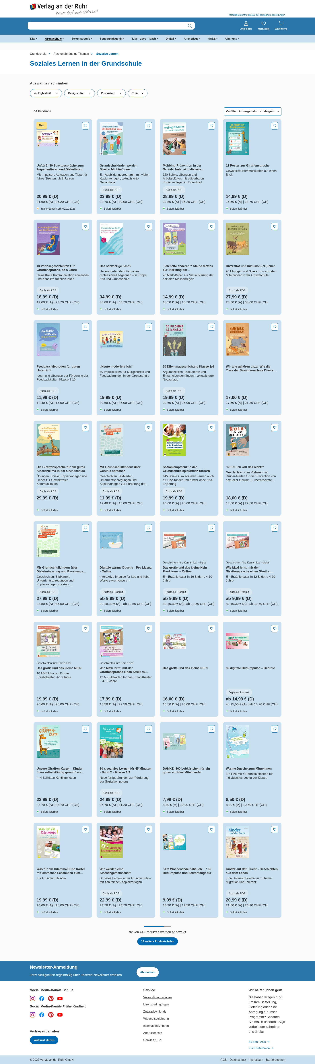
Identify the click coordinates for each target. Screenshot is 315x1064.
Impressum (256, 1059)
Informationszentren (156, 1025)
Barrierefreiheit (275, 1059)
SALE (211, 38)
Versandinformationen (157, 997)
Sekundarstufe (80, 38)
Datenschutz (238, 1059)
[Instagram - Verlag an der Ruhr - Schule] (32, 998)
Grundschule (53, 38)
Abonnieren (147, 972)
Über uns (231, 38)
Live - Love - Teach (144, 38)
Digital (170, 38)
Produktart (108, 93)
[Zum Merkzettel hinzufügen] (85, 126)
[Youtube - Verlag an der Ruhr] (60, 998)
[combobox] (106, 26)
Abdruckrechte (152, 1032)
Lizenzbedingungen (156, 1004)
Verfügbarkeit (42, 93)
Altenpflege (191, 38)
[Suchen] (190, 26)
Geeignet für (76, 93)
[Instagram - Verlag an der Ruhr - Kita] (32, 1014)
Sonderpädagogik (111, 38)
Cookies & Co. (152, 1040)
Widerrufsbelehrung (156, 1018)
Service (149, 990)
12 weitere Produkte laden (157, 941)
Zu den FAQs (257, 1041)
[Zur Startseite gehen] (92, 9)
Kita (32, 38)
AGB (224, 1059)
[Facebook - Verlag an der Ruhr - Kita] (41, 1014)
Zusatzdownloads (154, 1011)
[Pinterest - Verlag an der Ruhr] (51, 998)
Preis (135, 93)
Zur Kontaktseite (259, 1048)
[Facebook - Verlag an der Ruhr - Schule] (41, 998)
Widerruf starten (44, 1040)
